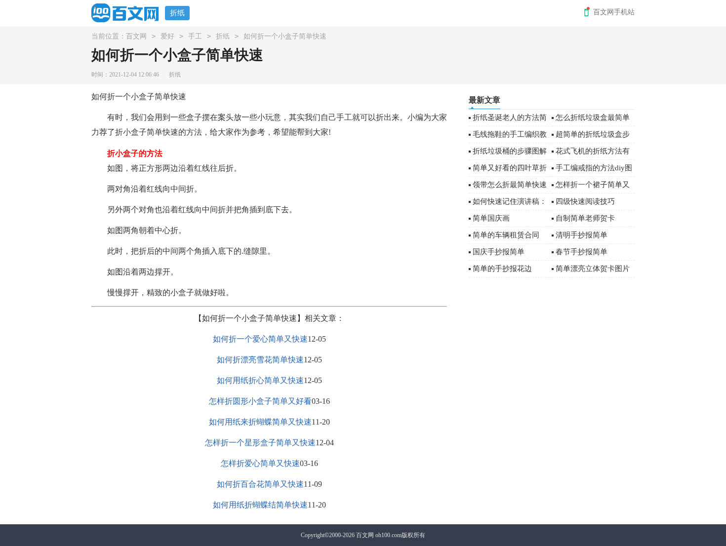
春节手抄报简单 (581, 252)
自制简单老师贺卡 (585, 218)
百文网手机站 (614, 12)
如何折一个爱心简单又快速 (260, 339)
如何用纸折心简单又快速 (260, 380)
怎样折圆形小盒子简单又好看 (260, 401)
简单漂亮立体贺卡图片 (593, 269)
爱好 (167, 36)
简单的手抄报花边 (502, 269)
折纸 (177, 13)
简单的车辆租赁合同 (506, 235)
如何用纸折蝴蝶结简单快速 (260, 505)
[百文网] (128, 12)
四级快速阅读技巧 (585, 201)
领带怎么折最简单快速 (510, 185)
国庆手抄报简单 (498, 252)
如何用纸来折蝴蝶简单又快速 (260, 422)
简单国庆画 (491, 218)
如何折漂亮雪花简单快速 (260, 359)
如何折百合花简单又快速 (260, 484)
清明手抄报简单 (581, 235)
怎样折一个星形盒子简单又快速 (260, 442)
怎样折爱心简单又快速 (260, 463)
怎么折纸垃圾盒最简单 (593, 117)
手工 (195, 36)
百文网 (136, 36)
